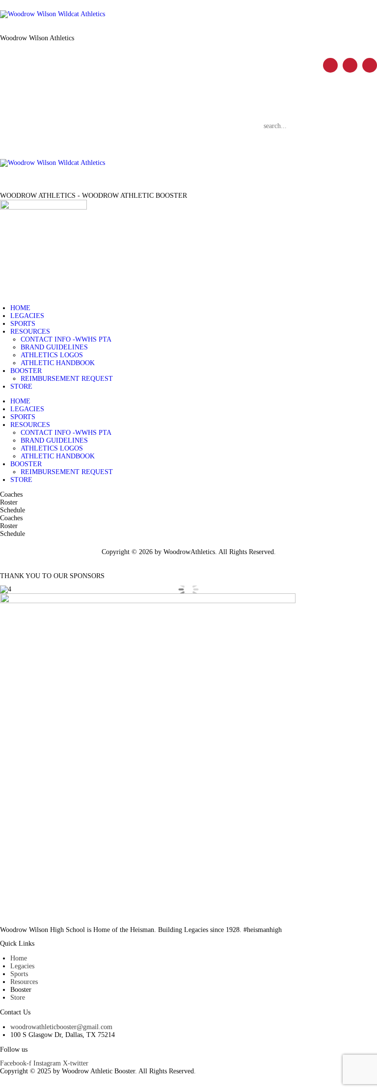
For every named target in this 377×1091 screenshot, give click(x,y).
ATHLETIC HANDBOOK (58, 363)
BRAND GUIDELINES (54, 347)
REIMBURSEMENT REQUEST (67, 378)
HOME (20, 308)
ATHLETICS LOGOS (52, 355)
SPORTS (22, 323)
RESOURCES (30, 331)
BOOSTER (26, 370)
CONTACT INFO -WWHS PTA (66, 339)
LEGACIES (27, 315)
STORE (21, 386)
